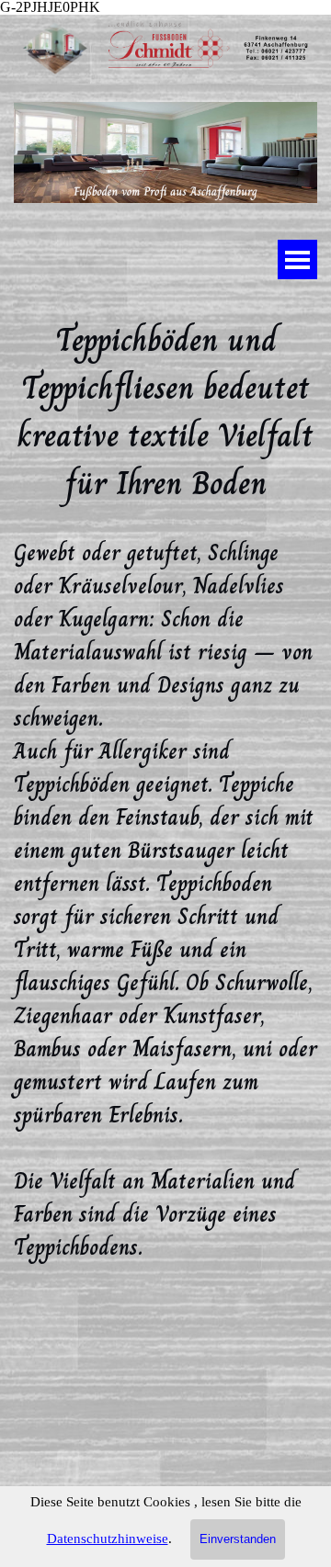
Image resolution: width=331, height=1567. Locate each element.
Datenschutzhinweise (107, 1538)
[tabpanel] (165, 893)
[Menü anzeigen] (297, 259)
